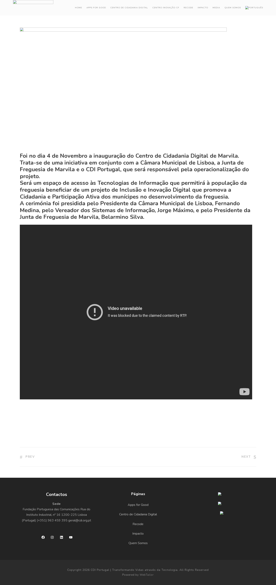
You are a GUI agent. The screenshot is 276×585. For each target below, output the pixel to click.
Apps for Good (96, 7)
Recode (138, 524)
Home (78, 7)
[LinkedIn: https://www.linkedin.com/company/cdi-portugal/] (61, 537)
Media (216, 7)
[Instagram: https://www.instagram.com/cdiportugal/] (52, 537)
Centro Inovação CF (165, 7)
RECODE (188, 7)
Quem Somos (232, 7)
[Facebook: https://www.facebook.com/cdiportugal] (43, 537)
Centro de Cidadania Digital (129, 7)
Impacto (203, 7)
